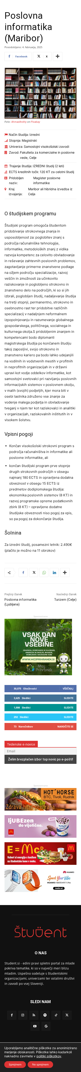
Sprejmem (15, 1064)
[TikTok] (56, 1015)
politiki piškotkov (48, 1056)
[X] (33, 572)
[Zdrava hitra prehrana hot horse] (40, 813)
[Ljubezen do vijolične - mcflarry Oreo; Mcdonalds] (40, 840)
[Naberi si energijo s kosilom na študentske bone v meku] (40, 867)
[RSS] (33, 1015)
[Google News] (46, 1026)
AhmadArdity (19, 121)
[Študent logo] (40, 931)
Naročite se (65, 726)
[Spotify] (44, 1015)
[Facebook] (23, 572)
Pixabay (35, 121)
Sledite (68, 698)
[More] (57, 56)
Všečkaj (68, 688)
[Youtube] (35, 1026)
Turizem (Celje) (65, 600)
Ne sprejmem (40, 1064)
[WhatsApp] (43, 572)
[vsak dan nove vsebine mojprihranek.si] (38, 674)
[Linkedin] (54, 572)
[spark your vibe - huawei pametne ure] (40, 894)
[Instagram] (22, 1015)
